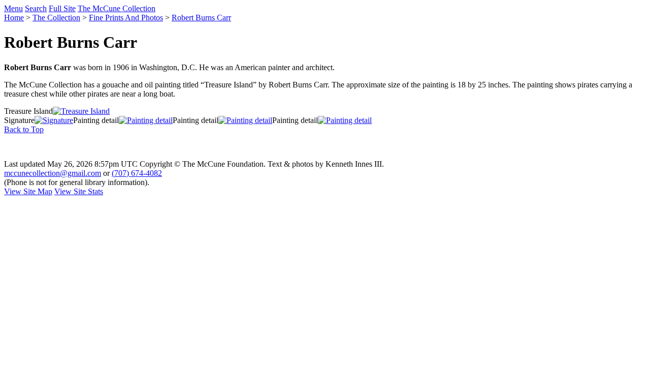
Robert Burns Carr (201, 17)
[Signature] (54, 120)
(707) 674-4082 (137, 173)
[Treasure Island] (81, 111)
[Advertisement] (325, 147)
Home (14, 17)
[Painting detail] (146, 120)
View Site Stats (78, 191)
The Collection (56, 17)
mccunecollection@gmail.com (52, 173)
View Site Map (28, 191)
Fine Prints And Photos (126, 17)
